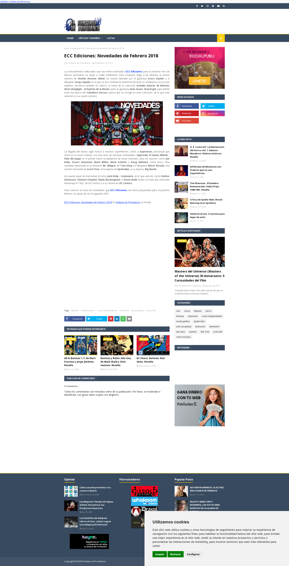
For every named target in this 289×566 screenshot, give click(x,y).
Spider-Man (199, 321)
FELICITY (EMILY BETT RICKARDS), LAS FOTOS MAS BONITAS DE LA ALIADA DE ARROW (205, 506)
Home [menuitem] (70, 38)
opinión (193, 331)
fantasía (180, 316)
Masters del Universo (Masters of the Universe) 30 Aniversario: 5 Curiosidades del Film (199, 275)
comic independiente (107, 310)
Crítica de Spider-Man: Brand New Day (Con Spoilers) (206, 201)
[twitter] (202, 6)
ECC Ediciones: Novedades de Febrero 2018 (88, 202)
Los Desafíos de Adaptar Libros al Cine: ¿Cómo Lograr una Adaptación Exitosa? (95, 521)
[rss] (223, 6)
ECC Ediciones (134, 71)
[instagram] (207, 6)
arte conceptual (183, 326)
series (187, 311)
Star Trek (205, 331)
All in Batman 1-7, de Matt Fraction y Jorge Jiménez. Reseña (80, 362)
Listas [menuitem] (111, 38)
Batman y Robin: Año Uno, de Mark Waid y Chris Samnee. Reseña (116, 362)
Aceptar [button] (159, 554)
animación (214, 326)
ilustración (200, 326)
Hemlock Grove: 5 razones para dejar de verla (207, 215)
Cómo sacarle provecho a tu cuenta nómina (95, 489)
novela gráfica (137, 310)
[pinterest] (213, 6)
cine (178, 311)
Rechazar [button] (175, 554)
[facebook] (197, 6)
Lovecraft (217, 331)
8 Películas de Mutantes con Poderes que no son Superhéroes (205, 170)
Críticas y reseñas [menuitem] (89, 38)
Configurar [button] (193, 554)
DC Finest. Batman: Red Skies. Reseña (151, 360)
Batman (75, 310)
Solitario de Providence (128, 202)
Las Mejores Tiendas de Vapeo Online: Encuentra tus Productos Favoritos (96, 505)
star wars (180, 331)
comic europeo (183, 336)
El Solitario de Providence (79, 63)
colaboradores (88, 310)
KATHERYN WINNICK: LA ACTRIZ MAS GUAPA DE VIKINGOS (207, 489)
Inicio (66, 48)
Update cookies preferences (15, 1)
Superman (76, 48)
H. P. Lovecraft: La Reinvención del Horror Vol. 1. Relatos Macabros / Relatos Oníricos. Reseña (207, 151)
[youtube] (218, 6)
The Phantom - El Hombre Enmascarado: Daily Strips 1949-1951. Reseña (204, 186)
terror (208, 311)
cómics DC (124, 310)
